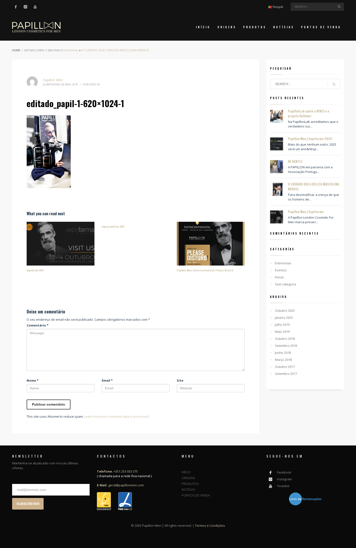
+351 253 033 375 (117, 471)
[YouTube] (35, 6)
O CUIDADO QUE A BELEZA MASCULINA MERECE (115, 50)
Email (107, 380)
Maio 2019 (282, 331)
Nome (33, 380)
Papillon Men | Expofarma (306, 211)
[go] (339, 6)
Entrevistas (70, 50)
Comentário (37, 325)
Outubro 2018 (285, 338)
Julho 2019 (282, 324)
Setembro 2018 (286, 345)
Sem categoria (285, 284)
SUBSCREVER (27, 504)
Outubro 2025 (285, 310)
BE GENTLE (295, 161)
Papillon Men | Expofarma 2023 (310, 138)
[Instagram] (25, 6)
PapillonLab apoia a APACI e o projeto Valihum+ (308, 113)
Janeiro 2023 (284, 317)
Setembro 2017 (286, 373)
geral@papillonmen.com (120, 485)
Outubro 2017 (285, 366)
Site (180, 380)
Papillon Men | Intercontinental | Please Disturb (205, 270)
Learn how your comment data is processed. (116, 416)
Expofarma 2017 (35, 270)
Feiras (279, 277)
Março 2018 (283, 359)
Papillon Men (53, 80)
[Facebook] (15, 6)
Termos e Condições (210, 525)
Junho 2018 (283, 352)
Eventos (281, 270)
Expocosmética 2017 (113, 226)
